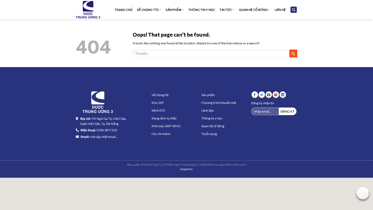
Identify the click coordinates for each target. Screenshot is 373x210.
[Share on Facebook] (255, 94)
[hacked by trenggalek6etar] (90, 9)
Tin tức (226, 9)
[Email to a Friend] (269, 94)
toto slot (239, 164)
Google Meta (223, 164)
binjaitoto (186, 169)
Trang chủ (123, 9)
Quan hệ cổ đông (253, 9)
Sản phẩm (173, 9)
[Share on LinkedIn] (283, 94)
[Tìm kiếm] (293, 10)
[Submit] (293, 53)
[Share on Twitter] (262, 94)
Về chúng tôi (148, 9)
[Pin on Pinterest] (276, 94)
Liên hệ (280, 9)
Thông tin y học (201, 9)
